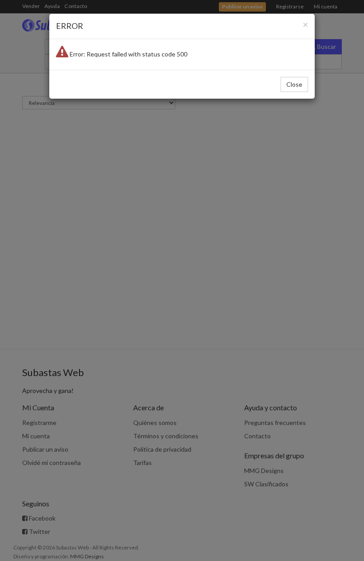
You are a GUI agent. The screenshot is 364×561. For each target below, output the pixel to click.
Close (294, 84)
